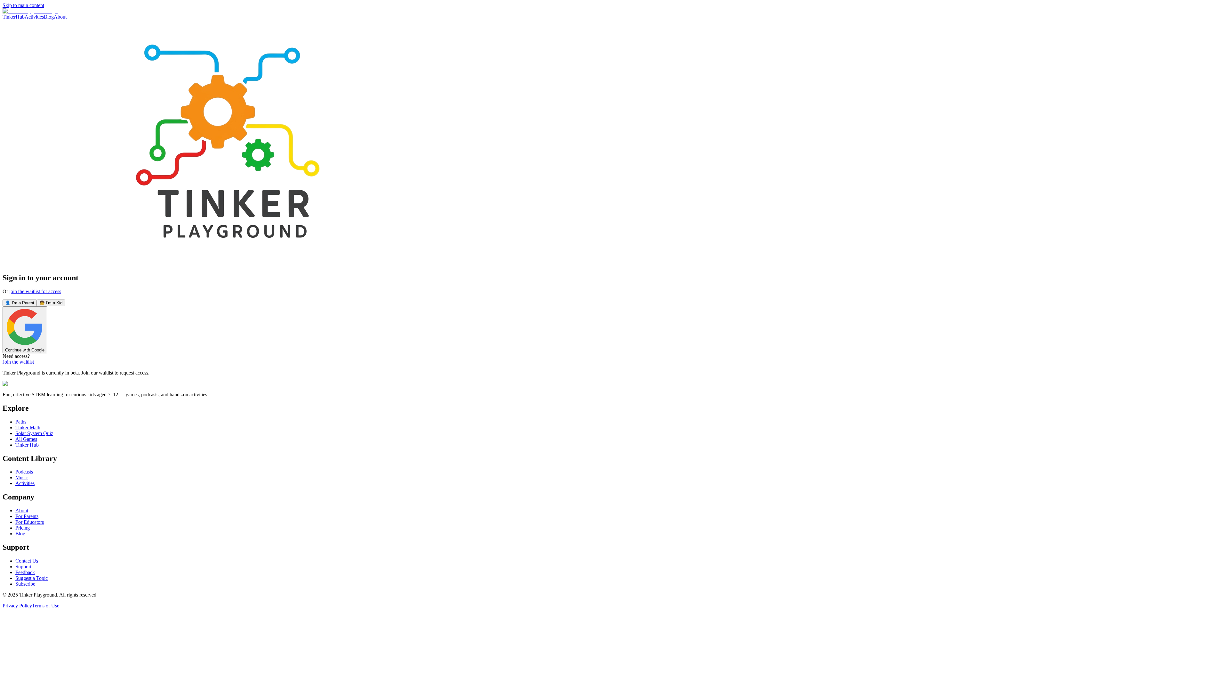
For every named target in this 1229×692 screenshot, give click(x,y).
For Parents (26, 516)
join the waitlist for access (35, 291)
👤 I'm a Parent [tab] (19, 303)
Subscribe (25, 584)
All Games (26, 439)
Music (21, 477)
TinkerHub (14, 17)
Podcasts (24, 471)
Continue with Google (24, 350)
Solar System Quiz (34, 433)
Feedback (25, 572)
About (60, 17)
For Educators (29, 522)
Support (23, 566)
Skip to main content (23, 5)
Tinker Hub (27, 445)
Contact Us (26, 561)
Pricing (22, 528)
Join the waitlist (18, 362)
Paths (20, 421)
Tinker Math (27, 427)
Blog (49, 17)
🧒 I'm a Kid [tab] (50, 303)
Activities (34, 17)
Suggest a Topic (31, 578)
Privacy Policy (17, 605)
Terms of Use (45, 605)
